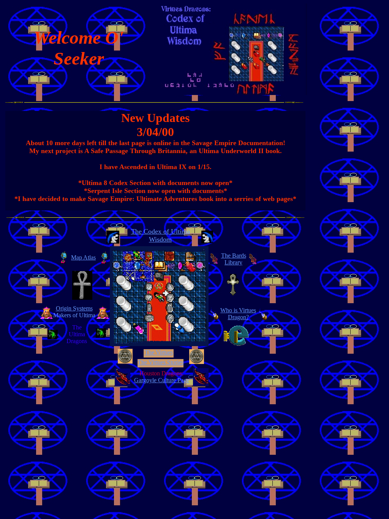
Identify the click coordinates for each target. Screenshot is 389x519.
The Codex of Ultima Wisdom (160, 235)
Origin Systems (74, 308)
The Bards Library (233, 259)
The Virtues (159, 352)
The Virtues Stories (160, 362)
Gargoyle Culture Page (161, 380)
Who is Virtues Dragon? (238, 313)
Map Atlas (83, 257)
